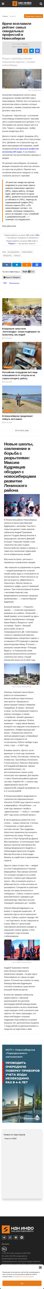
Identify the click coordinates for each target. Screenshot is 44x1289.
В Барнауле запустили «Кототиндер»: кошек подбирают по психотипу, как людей (21, 331)
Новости (13, 16)
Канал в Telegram (12, 277)
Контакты (5, 1244)
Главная (5, 16)
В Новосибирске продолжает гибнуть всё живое (17, 417)
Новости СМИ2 (10, 1138)
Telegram (11, 243)
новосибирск (27, 252)
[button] (40, 1267)
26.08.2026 (8, 338)
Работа (17, 255)
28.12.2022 (16, 44)
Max (37, 235)
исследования (13, 252)
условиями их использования (23, 1276)
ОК (22, 1283)
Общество (7, 255)
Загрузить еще (22, 430)
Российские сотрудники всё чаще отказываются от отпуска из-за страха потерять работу (20, 375)
